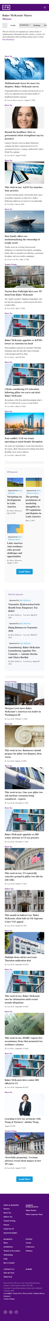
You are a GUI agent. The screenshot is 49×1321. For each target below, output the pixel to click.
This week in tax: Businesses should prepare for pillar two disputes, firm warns (23, 754)
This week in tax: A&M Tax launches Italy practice (24, 188)
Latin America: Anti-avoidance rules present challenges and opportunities (15, 549)
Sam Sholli (10, 155)
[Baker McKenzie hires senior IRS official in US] (24, 1066)
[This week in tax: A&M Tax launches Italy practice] (24, 173)
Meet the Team (9, 1273)
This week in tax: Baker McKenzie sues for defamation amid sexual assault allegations (22, 999)
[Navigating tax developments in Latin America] (15, 482)
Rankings (37, 25)
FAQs (5, 1259)
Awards (28, 1243)
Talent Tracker (31, 1210)
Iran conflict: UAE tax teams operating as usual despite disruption (24, 440)
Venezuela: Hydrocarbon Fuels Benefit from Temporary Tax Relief (24, 608)
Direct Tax (8, 56)
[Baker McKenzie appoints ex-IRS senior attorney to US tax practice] (24, 820)
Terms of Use (17, 1293)
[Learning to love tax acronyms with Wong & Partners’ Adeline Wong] (24, 1105)
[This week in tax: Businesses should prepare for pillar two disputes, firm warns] (24, 736)
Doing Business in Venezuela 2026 (22, 629)
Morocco (6, 19)
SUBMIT (29, 1269)
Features (7, 1209)
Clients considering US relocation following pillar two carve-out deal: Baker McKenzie (22, 392)
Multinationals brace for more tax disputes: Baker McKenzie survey (22, 84)
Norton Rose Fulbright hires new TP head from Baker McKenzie (23, 293)
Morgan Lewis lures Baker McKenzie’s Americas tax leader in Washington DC (23, 711)
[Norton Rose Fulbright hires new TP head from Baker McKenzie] (24, 277)
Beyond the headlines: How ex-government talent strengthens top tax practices (24, 135)
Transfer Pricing (11, 264)
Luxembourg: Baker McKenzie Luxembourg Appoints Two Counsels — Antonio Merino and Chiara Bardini (24, 652)
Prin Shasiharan (8, 39)
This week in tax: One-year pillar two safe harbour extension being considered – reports (24, 796)
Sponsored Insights (10, 1233)
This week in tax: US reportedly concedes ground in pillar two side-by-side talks (24, 876)
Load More (24, 571)
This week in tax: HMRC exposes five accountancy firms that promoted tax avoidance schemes (24, 1041)
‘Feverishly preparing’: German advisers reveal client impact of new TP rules (23, 1161)
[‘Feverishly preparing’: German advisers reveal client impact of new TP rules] (24, 1143)
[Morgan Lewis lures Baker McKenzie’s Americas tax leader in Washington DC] (24, 694)
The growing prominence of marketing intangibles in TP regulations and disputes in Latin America (33, 506)
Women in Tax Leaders (12, 1251)
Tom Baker (10, 204)
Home (6, 1243)
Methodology (8, 1255)
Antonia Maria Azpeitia (15, 100)
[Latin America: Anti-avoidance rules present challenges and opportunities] (15, 528)
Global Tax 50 (9, 1229)
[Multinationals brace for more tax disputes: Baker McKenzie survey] (24, 69)
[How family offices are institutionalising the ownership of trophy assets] (24, 222)
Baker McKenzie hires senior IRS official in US (22, 1081)
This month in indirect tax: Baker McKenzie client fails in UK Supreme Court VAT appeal (24, 918)
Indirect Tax (9, 888)
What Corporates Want (34, 1214)
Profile (13, 25)
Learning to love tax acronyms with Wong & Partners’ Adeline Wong (23, 1120)
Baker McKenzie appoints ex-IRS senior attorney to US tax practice (22, 836)
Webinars (29, 1251)
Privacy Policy (28, 1293)
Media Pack (8, 1277)
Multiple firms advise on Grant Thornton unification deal (21, 958)
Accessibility (8, 1293)
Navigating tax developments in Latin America (14, 501)
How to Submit (9, 1263)
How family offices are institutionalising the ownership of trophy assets (22, 239)
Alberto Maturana (16, 510)
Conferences (30, 1247)
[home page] (6, 7)
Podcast (6, 1225)
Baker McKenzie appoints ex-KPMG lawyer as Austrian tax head (23, 341)
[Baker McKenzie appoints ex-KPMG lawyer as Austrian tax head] (24, 326)
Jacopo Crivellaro (13, 259)
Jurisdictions (8, 1247)
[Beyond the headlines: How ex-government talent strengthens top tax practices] (24, 117)
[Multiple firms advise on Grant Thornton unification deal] (24, 943)
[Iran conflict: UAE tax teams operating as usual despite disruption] (24, 424)
